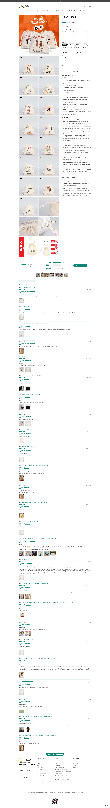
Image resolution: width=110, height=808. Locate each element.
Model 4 (85, 44)
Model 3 (78, 44)
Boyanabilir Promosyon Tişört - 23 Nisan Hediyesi (34, 621)
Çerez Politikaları (40, 784)
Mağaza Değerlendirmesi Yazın (80, 265)
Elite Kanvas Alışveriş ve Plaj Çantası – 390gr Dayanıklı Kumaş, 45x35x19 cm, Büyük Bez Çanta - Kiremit (47, 602)
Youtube (75, 765)
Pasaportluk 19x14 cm (27, 429)
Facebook (75, 763)
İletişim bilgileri (80, 792)
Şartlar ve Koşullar (41, 769)
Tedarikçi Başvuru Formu (42, 780)
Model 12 (86, 50)
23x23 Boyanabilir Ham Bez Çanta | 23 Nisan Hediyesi (35, 583)
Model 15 (79, 52)
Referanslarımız (58, 773)
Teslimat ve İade (40, 767)
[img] (30, 264)
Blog (38, 765)
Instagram (75, 761)
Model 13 (65, 52)
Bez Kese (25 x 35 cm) (27, 559)
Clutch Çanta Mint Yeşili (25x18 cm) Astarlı (32, 698)
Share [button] (64, 200)
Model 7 (78, 47)
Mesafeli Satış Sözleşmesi (42, 775)
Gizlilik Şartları (40, 771)
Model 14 (72, 52)
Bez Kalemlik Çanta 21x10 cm (29, 287)
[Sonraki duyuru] (90, 1)
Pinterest (75, 767)
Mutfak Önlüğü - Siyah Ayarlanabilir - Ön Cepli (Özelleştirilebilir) (37, 716)
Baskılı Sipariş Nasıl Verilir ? (61, 769)
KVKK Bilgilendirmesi (41, 773)
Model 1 (64, 44)
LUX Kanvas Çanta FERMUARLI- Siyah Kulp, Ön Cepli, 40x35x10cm (38, 658)
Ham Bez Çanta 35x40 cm (28, 340)
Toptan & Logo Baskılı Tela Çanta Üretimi (62, 780)
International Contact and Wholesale (63, 771)
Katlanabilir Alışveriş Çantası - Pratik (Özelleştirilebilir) (35, 502)
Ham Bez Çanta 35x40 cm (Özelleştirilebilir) (32, 484)
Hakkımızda (57, 765)
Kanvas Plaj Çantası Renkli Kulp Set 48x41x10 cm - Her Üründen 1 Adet (39, 538)
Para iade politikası (60, 792)
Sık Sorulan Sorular (59, 761)
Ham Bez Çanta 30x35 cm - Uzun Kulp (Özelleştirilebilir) (36, 465)
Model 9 (65, 50)
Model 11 (79, 50)
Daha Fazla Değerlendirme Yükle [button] (55, 754)
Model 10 (72, 50)
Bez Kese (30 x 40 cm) (27, 356)
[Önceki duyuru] (19, 1)
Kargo (68, 26)
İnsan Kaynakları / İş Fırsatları (43, 777)
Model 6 (71, 47)
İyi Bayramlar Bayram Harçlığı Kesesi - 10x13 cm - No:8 (35, 323)
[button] (84, 6)
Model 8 (85, 47)
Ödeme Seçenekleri (59, 767)
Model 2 (71, 44)
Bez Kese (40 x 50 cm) (27, 306)
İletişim (56, 763)
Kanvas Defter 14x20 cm (28, 446)
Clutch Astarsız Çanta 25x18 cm (30, 412)
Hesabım (39, 763)
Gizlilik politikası (52, 792)
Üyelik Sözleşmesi (41, 782)
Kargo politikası (74, 792)
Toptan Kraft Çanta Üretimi (61, 783)
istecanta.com (32, 792)
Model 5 (65, 47)
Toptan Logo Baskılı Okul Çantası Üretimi (62, 776)
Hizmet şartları (67, 792)
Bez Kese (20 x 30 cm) (27, 639)
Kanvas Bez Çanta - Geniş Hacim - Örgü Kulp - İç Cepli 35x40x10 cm (39, 735)
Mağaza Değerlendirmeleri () (44, 281)
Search (38, 761)
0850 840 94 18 (26, 770)
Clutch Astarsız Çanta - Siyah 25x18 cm (31, 375)
